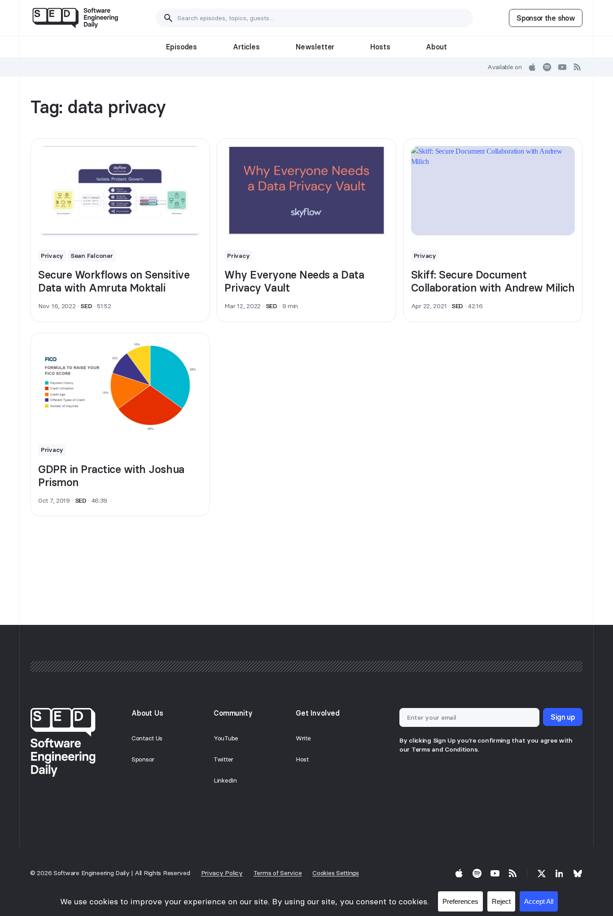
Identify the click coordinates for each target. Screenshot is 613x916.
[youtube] (562, 67)
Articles (246, 46)
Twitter (223, 759)
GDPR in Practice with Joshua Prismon (111, 476)
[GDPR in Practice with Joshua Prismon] (120, 385)
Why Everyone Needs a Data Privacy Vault (294, 281)
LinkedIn (225, 780)
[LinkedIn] (559, 873)
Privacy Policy (222, 873)
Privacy (52, 256)
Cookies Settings (335, 873)
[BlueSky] (577, 873)
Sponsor (142, 759)
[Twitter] (541, 873)
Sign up (563, 716)
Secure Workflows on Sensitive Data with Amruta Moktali (113, 281)
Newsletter (315, 46)
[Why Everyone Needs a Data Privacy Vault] (306, 191)
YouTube (226, 738)
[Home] (75, 18)
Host (302, 759)
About (436, 46)
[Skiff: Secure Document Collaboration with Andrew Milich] (493, 191)
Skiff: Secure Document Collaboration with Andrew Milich (493, 281)
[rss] (577, 67)
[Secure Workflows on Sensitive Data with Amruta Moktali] (120, 191)
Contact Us (146, 738)
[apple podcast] (532, 67)
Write (303, 738)
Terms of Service (278, 873)
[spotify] (547, 67)
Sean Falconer (91, 256)
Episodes (181, 46)
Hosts (380, 46)
